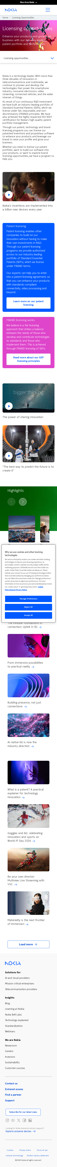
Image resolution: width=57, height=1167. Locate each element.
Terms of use (42, 1150)
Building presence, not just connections (24, 704)
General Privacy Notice (18, 590)
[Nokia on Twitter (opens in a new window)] (18, 1120)
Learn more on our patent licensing (28, 303)
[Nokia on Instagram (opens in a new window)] (7, 1120)
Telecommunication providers (21, 989)
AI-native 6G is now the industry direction (22, 744)
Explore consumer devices (18, 1132)
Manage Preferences (28, 599)
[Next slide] (23, 502)
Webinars (10, 1031)
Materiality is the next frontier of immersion (26, 922)
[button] (28, 186)
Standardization (13, 1025)
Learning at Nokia (14, 1008)
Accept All (28, 615)
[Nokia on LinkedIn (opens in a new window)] (30, 1120)
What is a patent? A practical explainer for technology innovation (26, 793)
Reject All (28, 607)
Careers (9, 1051)
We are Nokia (12, 1040)
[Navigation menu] (49, 10)
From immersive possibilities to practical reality (25, 664)
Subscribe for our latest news (23, 1112)
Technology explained (16, 1020)
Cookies (10, 1150)
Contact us (11, 1083)
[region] (28, 583)
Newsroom (11, 1045)
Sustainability (12, 1062)
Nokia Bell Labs (13, 1014)
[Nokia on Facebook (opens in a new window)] (24, 1120)
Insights (9, 997)
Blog (7, 1003)
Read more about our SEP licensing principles (28, 359)
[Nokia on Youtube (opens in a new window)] (13, 1120)
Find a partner (13, 1094)
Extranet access (14, 1089)
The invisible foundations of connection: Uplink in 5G (25, 625)
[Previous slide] (11, 502)
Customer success (15, 1068)
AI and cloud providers (17, 977)
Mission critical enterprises (19, 983)
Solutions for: (13, 972)
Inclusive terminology (14, 1155)
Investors (10, 1056)
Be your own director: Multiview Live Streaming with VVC (26, 880)
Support (10, 1100)
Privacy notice (25, 1150)
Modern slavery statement (38, 1155)
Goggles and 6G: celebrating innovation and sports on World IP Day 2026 (25, 836)
